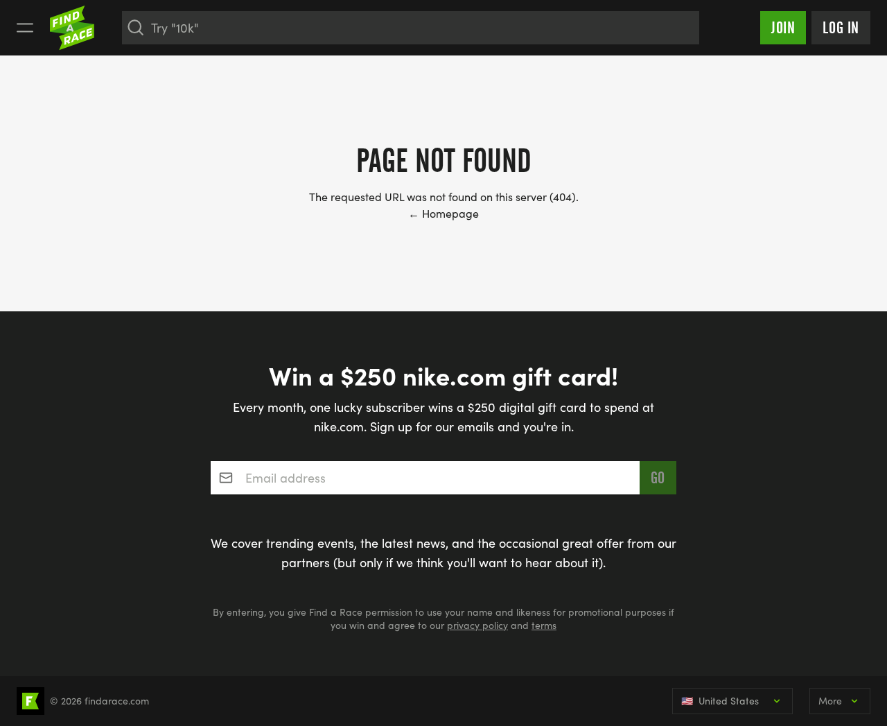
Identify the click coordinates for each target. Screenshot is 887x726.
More (830, 700)
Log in (841, 27)
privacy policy (477, 625)
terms (544, 625)
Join (783, 27)
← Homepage (443, 213)
